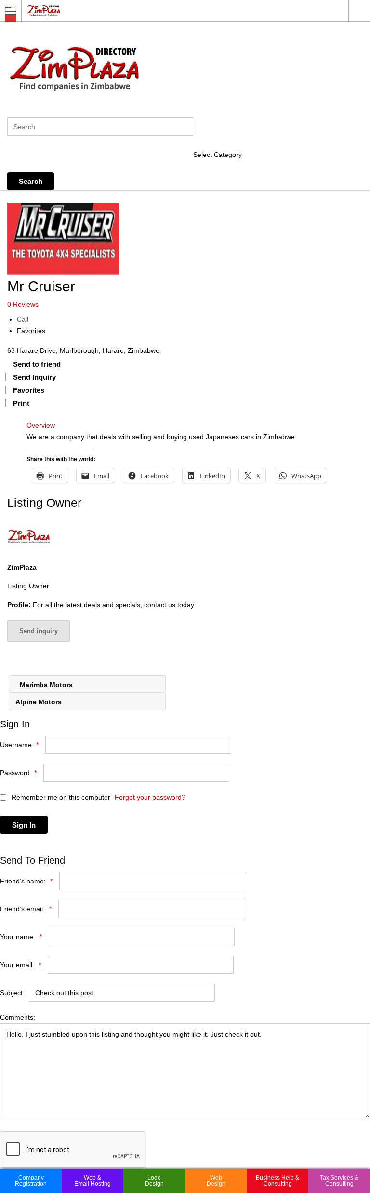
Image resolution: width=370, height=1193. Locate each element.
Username (19, 745)
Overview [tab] (40, 425)
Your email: (20, 965)
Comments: (17, 1017)
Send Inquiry (34, 377)
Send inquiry (38, 631)
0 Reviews (23, 304)
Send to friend (37, 364)
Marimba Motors (45, 684)
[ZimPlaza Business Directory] (175, 10)
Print (21, 403)
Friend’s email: (26, 909)
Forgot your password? (150, 797)
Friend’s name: (26, 881)
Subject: (12, 993)
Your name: (21, 937)
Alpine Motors (39, 702)
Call (22, 319)
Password (18, 773)
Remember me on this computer (60, 797)
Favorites (31, 331)
